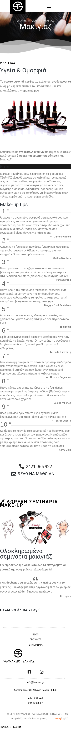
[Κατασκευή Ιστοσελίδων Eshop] (61, 718)
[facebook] (29, 672)
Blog (36, 634)
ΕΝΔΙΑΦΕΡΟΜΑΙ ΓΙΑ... (11, 727)
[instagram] (41, 672)
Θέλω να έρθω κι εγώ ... (22, 610)
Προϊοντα (36, 639)
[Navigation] (49, 6)
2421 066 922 (35, 697)
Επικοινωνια (36, 644)
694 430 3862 (35, 703)
